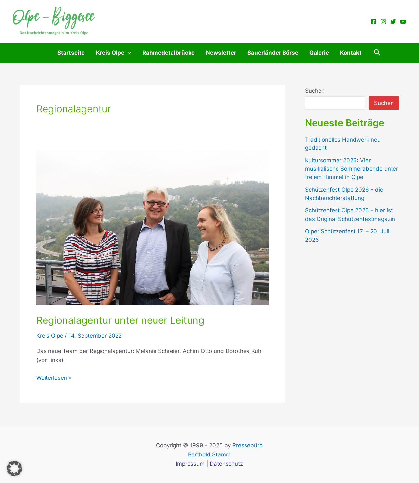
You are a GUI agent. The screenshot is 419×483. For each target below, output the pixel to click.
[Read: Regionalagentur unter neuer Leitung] (152, 227)
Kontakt (351, 52)
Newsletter (221, 52)
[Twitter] (393, 22)
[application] (127, 53)
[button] (377, 53)
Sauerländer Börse (272, 52)
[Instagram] (383, 22)
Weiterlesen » (54, 378)
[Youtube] (403, 22)
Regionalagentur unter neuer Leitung (120, 320)
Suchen (315, 90)
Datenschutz (226, 463)
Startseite (71, 52)
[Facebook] (373, 22)
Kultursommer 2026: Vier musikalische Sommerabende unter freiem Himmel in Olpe (351, 168)
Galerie (319, 52)
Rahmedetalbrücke (168, 52)
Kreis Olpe (110, 52)
